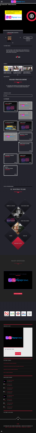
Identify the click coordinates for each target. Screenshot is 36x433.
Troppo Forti (10, 391)
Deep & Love (9, 384)
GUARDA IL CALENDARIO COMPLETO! (28, 38)
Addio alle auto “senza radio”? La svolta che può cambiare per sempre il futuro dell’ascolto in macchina (17, 51)
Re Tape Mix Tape (10, 380)
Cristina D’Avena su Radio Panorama (11, 369)
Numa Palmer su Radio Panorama (10, 363)
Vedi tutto (10, 107)
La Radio (10, 427)
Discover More (18, 353)
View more (8, 68)
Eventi (20, 427)
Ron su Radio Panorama (8, 372)
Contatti (29, 427)
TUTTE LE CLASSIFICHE (18, 293)
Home (6, 427)
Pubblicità (24, 427)
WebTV (13, 427)
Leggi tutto (9, 279)
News (17, 427)
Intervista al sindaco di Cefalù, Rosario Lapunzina (14, 366)
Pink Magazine (10, 403)
